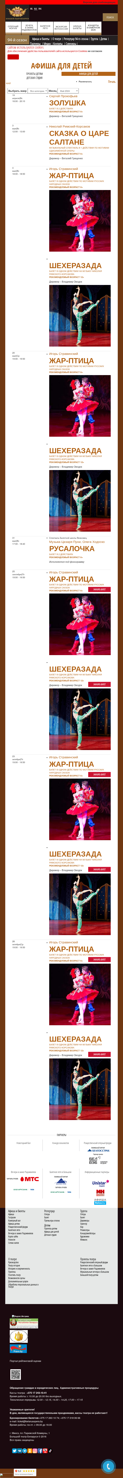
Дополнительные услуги (18, 1281)
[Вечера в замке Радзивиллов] (29, 1179)
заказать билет (99, 589)
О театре (56, 38)
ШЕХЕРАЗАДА (75, 265)
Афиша (11, 1214)
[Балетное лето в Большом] (61, 1181)
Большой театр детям (89, 1275)
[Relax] (100, 1202)
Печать (112, 81)
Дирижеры (84, 1220)
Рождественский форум (18, 1227)
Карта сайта (13, 1236)
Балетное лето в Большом (91, 1265)
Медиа (47, 43)
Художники (84, 1236)
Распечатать (85, 81)
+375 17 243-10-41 (36, 1392)
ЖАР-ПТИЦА (71, 175)
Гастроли (12, 1217)
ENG (40, 8)
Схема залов (13, 1243)
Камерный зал (14, 1220)
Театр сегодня (14, 1265)
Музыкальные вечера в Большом (94, 1272)
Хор (81, 1227)
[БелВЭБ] (98, 1160)
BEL (31, 8)
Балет (46, 1217)
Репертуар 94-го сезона (76, 38)
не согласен (95, 51)
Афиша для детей (88, 74)
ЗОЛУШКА (67, 102)
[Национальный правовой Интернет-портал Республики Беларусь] (18, 1348)
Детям (104, 38)
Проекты (12, 1272)
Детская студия (34, 78)
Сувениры (71, 43)
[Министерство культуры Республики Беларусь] (19, 1336)
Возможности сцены (16, 1278)
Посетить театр (14, 1275)
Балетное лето (14, 1230)
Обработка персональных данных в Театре (23, 1285)
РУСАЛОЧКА (72, 548)
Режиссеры (85, 1230)
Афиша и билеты (41, 38)
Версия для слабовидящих (99, 2)
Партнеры (35, 43)
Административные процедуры (79, 1388)
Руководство (13, 1262)
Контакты (58, 43)
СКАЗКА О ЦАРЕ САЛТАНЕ (79, 137)
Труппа (94, 38)
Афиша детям (14, 1224)
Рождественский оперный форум (94, 1262)
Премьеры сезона (52, 1220)
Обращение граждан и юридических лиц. (34, 1388)
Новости (11, 1240)
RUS (36, 8)
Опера (47, 1214)
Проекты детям (34, 74)
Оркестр (83, 1224)
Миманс (83, 1240)
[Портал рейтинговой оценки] (15, 1374)
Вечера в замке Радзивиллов (20, 1233)
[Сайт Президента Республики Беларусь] (24, 1323)
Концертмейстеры (87, 1233)
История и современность (19, 1269)
